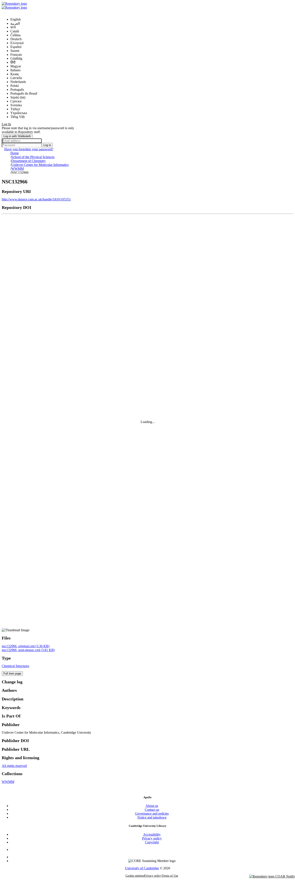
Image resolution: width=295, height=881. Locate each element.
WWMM (17, 168)
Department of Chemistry (28, 161)
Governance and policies (152, 813)
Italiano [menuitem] (15, 70)
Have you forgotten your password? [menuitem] (28, 149)
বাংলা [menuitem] (13, 27)
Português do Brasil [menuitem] (23, 93)
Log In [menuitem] (6, 124)
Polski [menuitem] (14, 85)
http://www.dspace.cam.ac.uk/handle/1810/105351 (36, 199)
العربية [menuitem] (15, 23)
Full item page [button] (12, 673)
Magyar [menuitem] (15, 66)
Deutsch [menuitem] (16, 39)
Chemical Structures (15, 666)
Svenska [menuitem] (16, 105)
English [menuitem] (15, 19)
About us (152, 806)
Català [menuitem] (14, 31)
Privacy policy (152, 838)
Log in (47, 145)
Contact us (152, 809)
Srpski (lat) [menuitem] (17, 97)
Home (14, 153)
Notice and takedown (152, 817)
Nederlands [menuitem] (18, 82)
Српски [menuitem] (16, 101)
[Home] (14, 3)
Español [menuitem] (15, 47)
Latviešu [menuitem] (16, 78)
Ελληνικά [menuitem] (17, 43)
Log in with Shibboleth (17, 136)
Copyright (152, 842)
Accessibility (152, 834)
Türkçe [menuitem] (15, 109)
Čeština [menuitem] (15, 35)
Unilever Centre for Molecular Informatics (40, 165)
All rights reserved (14, 766)
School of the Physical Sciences (32, 157)
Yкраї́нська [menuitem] (18, 113)
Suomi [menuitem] (14, 50)
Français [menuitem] (16, 54)
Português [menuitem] (17, 89)
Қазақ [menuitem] (14, 74)
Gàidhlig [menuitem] (16, 58)
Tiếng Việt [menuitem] (17, 117)
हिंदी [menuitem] (13, 62)
